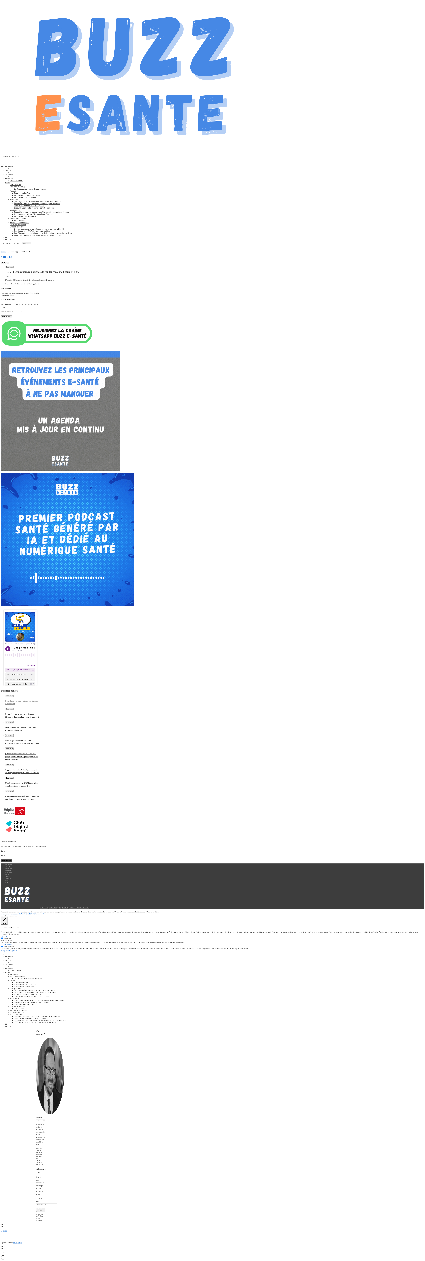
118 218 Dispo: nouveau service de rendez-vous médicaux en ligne (42, 271)
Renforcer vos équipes (18, 187)
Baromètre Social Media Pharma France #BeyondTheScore (37, 204)
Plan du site (44, 908)
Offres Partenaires (17, 227)
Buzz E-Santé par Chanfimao (79, 908)
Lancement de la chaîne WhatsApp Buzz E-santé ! (33, 214)
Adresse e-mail (6, 312)
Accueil (3, 252)
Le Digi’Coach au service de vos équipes (30, 189)
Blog (6, 237)
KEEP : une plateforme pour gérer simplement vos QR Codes (37, 235)
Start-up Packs (15, 185)
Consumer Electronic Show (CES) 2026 (29, 206)
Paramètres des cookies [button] (9, 914)
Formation (13, 191)
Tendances (9, 174)
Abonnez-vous (6, 316)
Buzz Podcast (19, 220)
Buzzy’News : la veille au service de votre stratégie (34, 208)
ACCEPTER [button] (23, 914)
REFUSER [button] (32, 914)
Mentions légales (55, 908)
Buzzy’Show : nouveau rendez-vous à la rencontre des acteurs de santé (41, 212)
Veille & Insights (16, 199)
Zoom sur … (9, 170)
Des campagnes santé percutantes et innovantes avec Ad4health (39, 229)
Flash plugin (17, 1243)
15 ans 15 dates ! (16, 181)
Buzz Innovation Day (22, 193)
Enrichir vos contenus (18, 218)
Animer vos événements (19, 223)
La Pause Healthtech (18, 225)
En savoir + (40, 914)
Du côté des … (10, 167)
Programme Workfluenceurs (25, 216)
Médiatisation (15, 210)
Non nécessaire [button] (6, 944)
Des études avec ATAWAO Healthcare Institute (32, 231)
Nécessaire (7, 938)
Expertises (9, 178)
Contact (8, 239)
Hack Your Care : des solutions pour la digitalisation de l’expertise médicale (43, 233)
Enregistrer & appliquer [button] (9, 950)
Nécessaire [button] (4, 936)
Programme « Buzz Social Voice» (27, 195)
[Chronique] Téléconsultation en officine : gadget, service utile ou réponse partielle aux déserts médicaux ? (21, 756)
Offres (7, 183)
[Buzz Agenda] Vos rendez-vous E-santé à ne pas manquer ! (37, 202)
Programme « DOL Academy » (25, 197)
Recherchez (26, 243)
